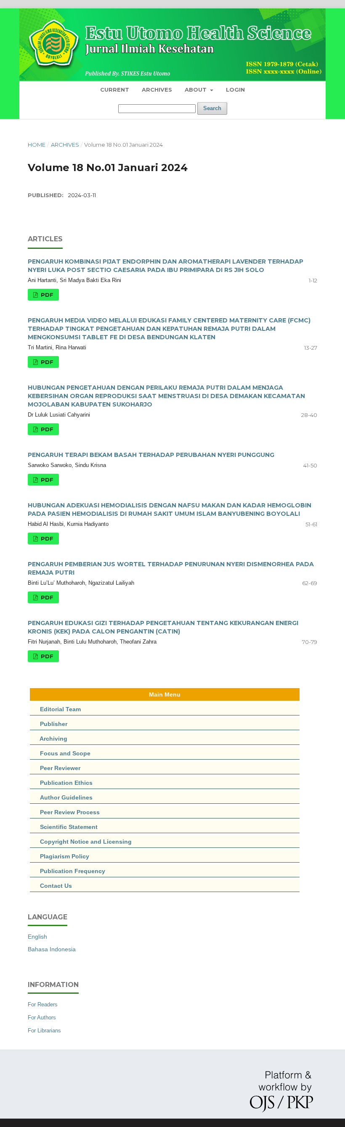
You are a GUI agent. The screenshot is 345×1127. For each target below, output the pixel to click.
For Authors (42, 1017)
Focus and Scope (65, 753)
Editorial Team (60, 709)
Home (36, 144)
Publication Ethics (61, 782)
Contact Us (56, 885)
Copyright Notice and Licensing (81, 841)
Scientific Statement (64, 826)
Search (212, 108)
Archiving (53, 738)
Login (235, 89)
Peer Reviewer (60, 768)
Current (114, 89)
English (37, 936)
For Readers (43, 1004)
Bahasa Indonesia (52, 949)
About (196, 89)
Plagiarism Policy (64, 856)
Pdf (46, 294)
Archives (157, 89)
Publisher (53, 724)
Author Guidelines (66, 797)
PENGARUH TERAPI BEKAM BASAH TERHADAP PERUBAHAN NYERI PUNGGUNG (151, 455)
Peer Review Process (65, 812)
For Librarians (44, 1030)
